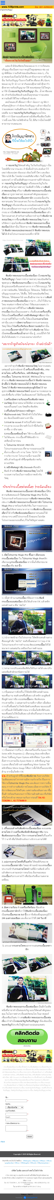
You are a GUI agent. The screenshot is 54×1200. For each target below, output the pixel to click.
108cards (33, 1163)
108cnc (17, 1163)
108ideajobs (27, 1161)
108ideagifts (25, 1163)
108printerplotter (43, 1163)
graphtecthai (9, 1163)
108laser (42, 1161)
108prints (35, 1161)
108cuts (49, 1161)
